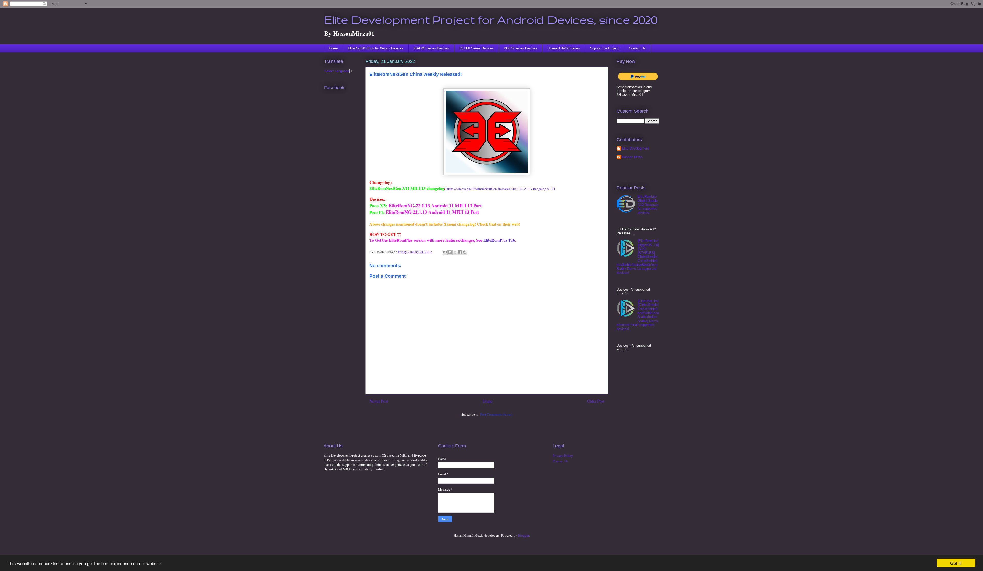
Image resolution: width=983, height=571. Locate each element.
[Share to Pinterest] (464, 252)
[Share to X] (454, 252)
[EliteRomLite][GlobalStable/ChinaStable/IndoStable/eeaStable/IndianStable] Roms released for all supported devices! (638, 315)
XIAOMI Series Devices (431, 48)
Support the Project (604, 48)
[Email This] (445, 252)
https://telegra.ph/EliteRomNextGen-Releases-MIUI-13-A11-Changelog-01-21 (500, 188)
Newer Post (378, 401)
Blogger (523, 535)
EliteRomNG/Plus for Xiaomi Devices (375, 48)
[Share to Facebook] (459, 252)
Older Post (595, 401)
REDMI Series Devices (476, 48)
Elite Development (635, 148)
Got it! (956, 563)
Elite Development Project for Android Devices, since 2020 (490, 19)
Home (333, 48)
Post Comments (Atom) (496, 414)
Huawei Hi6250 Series (563, 48)
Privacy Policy (563, 455)
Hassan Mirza (632, 157)
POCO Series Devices (520, 48)
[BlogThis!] (450, 252)
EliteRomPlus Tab (499, 240)
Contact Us (637, 48)
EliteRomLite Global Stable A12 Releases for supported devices (648, 204)
